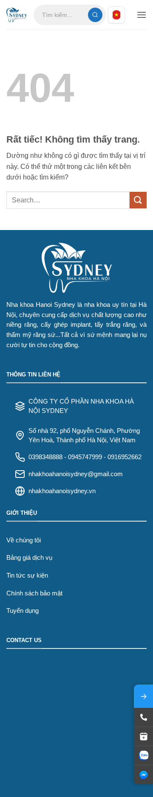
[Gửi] (138, 200)
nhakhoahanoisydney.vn (62, 490)
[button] (141, 14)
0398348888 (45, 456)
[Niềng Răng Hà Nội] (16, 14)
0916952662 (125, 456)
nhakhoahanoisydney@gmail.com (75, 473)
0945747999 (85, 456)
